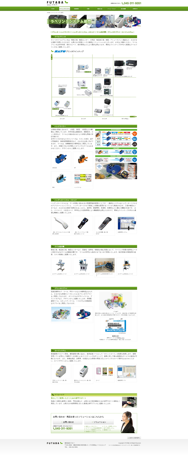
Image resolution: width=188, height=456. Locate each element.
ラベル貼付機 (101, 32)
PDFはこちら (120, 337)
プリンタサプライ (114, 32)
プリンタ (55, 32)
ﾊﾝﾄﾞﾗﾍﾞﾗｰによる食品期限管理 (94, 428)
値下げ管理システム (109, 428)
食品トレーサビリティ (91, 426)
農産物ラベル (107, 430)
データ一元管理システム (110, 426)
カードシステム (127, 32)
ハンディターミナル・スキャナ (84, 32)
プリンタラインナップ (75, 51)
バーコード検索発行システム (93, 430)
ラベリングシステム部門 (57, 12)
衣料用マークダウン (91, 431)
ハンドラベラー (65, 32)
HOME (48, 12)
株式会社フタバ (69, 443)
